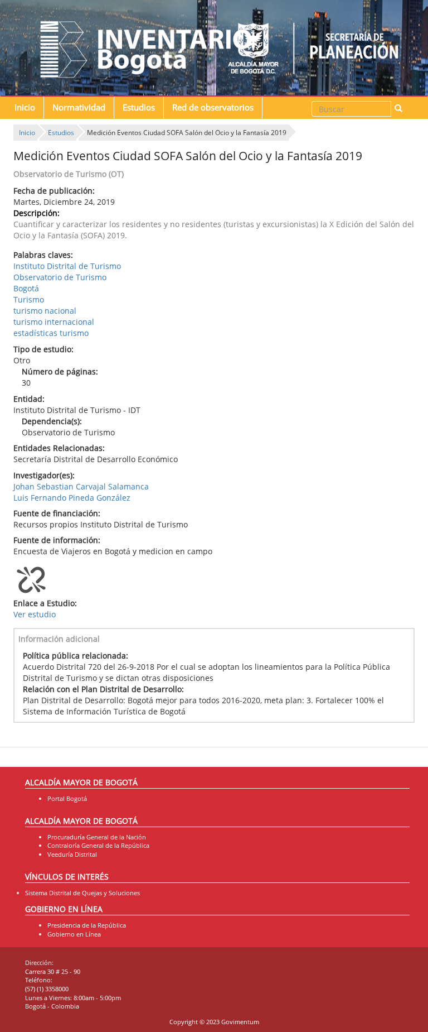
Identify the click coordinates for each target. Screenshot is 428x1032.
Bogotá (26, 288)
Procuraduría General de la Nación (96, 837)
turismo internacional (53, 321)
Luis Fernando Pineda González (71, 497)
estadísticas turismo (51, 333)
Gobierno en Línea (74, 934)
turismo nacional (44, 310)
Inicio (24, 107)
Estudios (139, 107)
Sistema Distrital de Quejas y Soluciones (82, 893)
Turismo (28, 299)
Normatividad (78, 107)
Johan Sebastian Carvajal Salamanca (81, 486)
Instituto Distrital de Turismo (67, 266)
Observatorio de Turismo (59, 277)
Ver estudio (34, 614)
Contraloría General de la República (98, 845)
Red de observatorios (213, 107)
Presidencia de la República (86, 925)
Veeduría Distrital (72, 854)
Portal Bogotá (67, 798)
